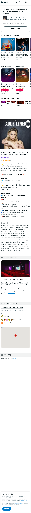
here (10, 219)
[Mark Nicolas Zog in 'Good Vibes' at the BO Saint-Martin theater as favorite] (12, 39)
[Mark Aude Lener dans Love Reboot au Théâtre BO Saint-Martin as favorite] (28, 126)
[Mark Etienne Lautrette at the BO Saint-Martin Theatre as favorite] (27, 39)
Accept (6, 508)
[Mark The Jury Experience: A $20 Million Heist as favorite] (27, 70)
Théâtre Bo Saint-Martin (12, 308)
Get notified (15, 28)
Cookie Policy (24, 500)
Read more (11, 293)
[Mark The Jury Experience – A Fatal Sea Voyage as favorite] (12, 70)
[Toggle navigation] (29, 2)
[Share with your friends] (28, 122)
